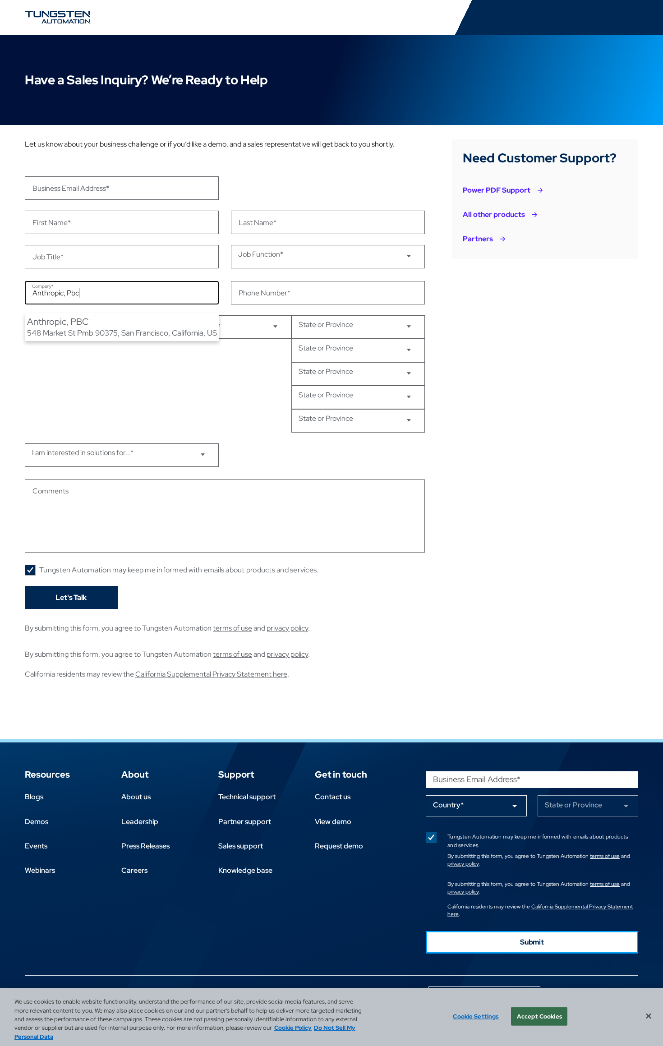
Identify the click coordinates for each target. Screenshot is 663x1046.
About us (136, 797)
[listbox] (122, 327)
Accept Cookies (539, 1016)
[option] (122, 327)
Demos (36, 821)
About (134, 774)
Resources (47, 774)
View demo (333, 821)
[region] (331, 1017)
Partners (478, 239)
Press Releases (145, 846)
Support (236, 774)
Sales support (240, 846)
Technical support (247, 797)
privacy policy (287, 628)
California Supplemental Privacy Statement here (211, 674)
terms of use (232, 628)
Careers (134, 870)
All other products (494, 214)
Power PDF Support (496, 190)
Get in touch (341, 774)
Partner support (244, 821)
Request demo (339, 846)
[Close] (648, 1016)
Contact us (332, 797)
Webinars (40, 870)
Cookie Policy (293, 1028)
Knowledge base (245, 870)
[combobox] (122, 292)
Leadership (139, 821)
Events (36, 846)
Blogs (34, 797)
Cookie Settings (475, 1016)
